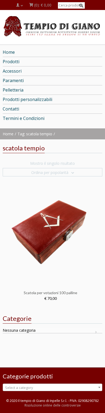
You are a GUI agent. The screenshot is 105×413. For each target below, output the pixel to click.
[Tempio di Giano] (52, 26)
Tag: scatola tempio (35, 133)
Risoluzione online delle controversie (52, 405)
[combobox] (52, 387)
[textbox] (52, 387)
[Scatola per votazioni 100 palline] (50, 230)
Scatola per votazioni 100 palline (50, 292)
